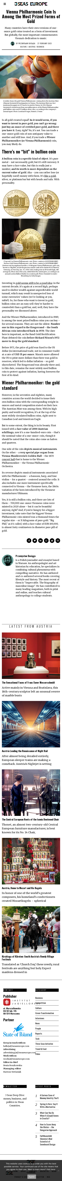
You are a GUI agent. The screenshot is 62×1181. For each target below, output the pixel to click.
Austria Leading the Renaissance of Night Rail (25, 751)
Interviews (39, 1018)
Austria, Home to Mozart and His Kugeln (22, 888)
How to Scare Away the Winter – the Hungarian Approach (48, 1127)
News (37, 1023)
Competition (40, 1002)
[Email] (58, 540)
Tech (37, 1038)
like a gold (50, 176)
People (38, 1028)
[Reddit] (52, 540)
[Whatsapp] (46, 540)
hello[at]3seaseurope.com (16, 1046)
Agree (31, 1177)
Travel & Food (40, 1048)
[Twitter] (34, 540)
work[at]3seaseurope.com (16, 1059)
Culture (23, 47)
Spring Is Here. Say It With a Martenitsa (49, 1105)
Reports (38, 1033)
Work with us (10, 1055)
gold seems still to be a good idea (34, 283)
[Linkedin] (40, 540)
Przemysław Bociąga (26, 43)
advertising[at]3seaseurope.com (19, 1052)
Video (37, 1053)
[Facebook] (29, 540)
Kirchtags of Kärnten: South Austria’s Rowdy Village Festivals (28, 958)
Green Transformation (44, 1013)
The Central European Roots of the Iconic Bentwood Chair (30, 819)
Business (40, 47)
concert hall (8, 459)
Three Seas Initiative (44, 1043)
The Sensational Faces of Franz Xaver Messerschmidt (28, 682)
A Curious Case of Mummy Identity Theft (49, 1096)
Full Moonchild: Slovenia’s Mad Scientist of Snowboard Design (47, 1140)
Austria (32, 47)
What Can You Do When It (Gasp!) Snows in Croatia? (49, 1115)
